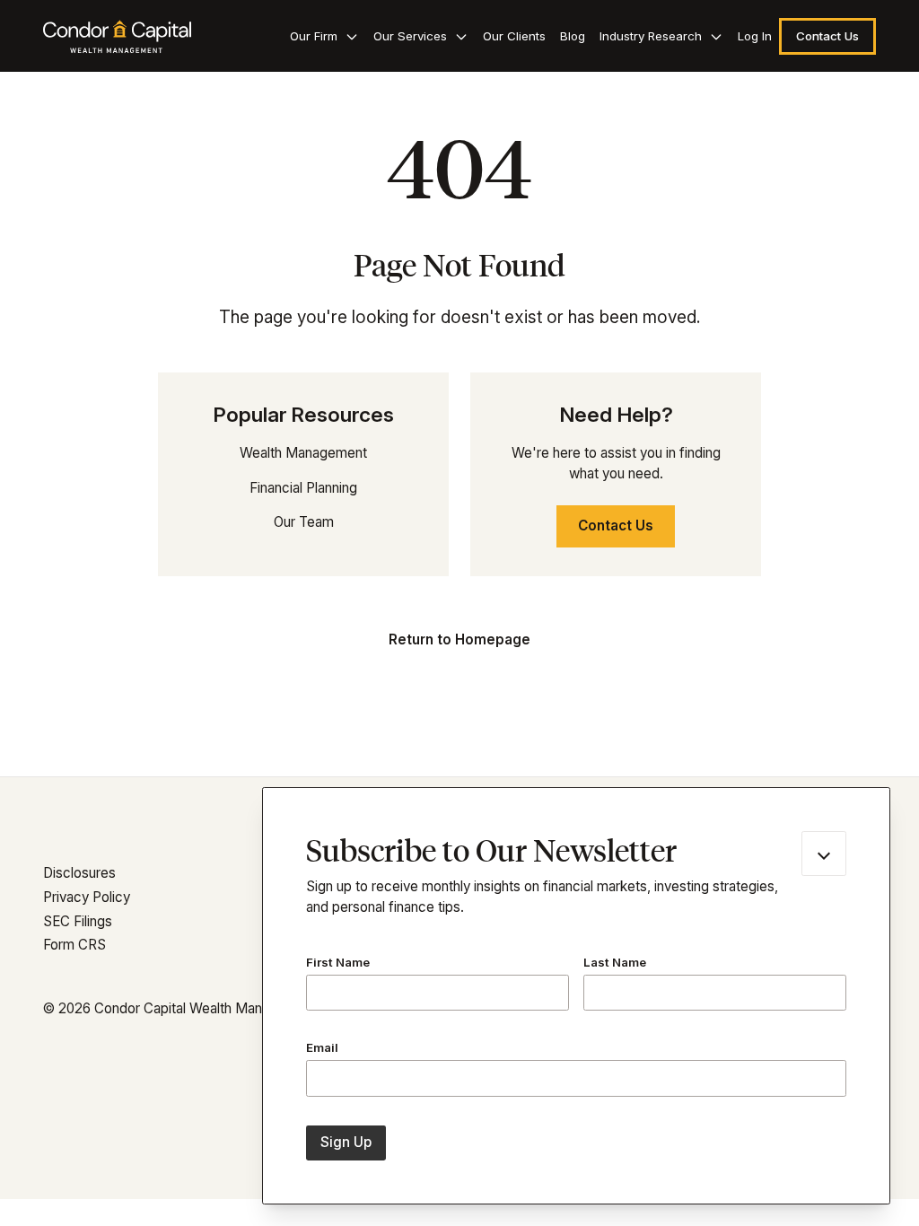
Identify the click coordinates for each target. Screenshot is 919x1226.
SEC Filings (77, 921)
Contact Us (615, 525)
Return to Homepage (459, 639)
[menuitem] (324, 36)
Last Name (614, 962)
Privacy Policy (86, 897)
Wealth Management (303, 452)
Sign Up (346, 1142)
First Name (338, 962)
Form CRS (74, 944)
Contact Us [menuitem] (827, 36)
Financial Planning (303, 487)
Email (322, 1047)
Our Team (304, 521)
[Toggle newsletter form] (823, 853)
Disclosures (79, 872)
